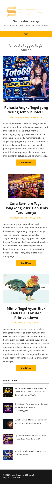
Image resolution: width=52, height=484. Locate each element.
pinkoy (26, 218)
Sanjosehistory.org (26, 21)
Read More (26, 162)
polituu (28, 117)
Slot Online (37, 117)
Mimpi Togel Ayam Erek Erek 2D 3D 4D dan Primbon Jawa (26, 313)
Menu (26, 34)
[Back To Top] (48, 475)
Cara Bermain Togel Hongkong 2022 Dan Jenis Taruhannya (26, 208)
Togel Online (36, 218)
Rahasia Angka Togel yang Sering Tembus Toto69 (26, 109)
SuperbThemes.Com (12, 478)
